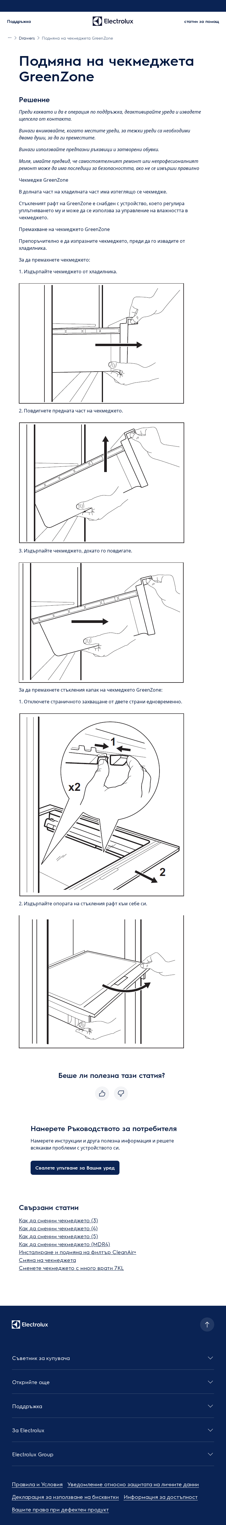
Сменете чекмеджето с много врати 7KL (71, 1267)
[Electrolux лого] (30, 1324)
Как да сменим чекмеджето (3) (58, 1220)
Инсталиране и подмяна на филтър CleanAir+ (77, 1251)
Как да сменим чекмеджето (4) (58, 1228)
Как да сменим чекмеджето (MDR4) (64, 1244)
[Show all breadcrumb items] (9, 37)
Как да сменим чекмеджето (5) (58, 1236)
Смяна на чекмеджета (47, 1259)
